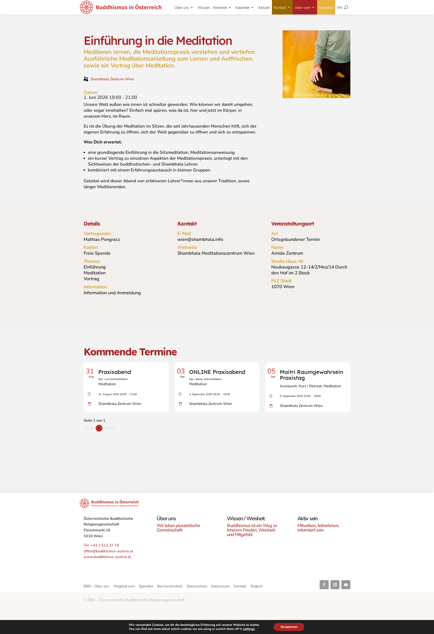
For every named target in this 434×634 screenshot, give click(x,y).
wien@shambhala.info (200, 239)
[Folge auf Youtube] (345, 584)
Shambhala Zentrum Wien (112, 79)
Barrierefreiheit (170, 587)
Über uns (182, 7)
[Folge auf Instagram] (335, 584)
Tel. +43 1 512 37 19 (101, 545)
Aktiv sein (303, 7)
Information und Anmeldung (112, 293)
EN (339, 7)
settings (249, 629)
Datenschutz (197, 587)
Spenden (326, 7)
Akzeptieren (288, 627)
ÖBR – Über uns (96, 587)
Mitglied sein (124, 587)
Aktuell (264, 7)
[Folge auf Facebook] (324, 584)
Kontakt (280, 7)
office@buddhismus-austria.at (108, 551)
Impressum (220, 587)
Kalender (243, 7)
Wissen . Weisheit (212, 7)
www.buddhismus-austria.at (107, 556)
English (257, 587)
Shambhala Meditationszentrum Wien (216, 253)
